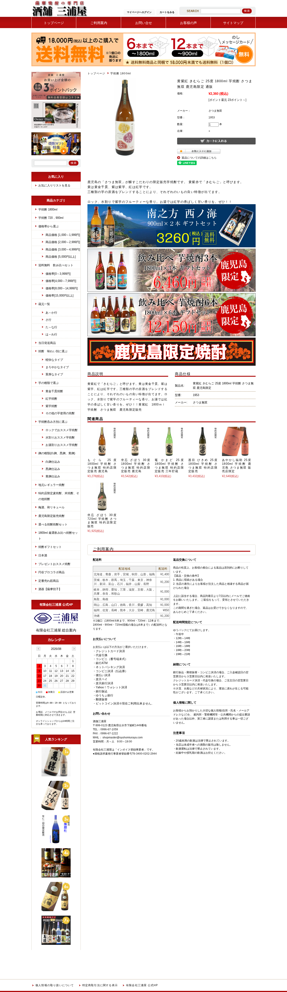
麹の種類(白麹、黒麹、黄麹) (56, 453)
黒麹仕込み (53, 469)
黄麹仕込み (53, 476)
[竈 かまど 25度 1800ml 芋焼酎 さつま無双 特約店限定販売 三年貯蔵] (169, 453)
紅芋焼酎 (51, 398)
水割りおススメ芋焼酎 (60, 437)
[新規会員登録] (56, 98)
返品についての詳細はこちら (199, 157)
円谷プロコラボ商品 (51, 572)
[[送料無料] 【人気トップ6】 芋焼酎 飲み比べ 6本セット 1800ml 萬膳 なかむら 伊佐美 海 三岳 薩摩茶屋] (56, 943)
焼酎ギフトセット (50, 547)
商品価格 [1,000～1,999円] (63, 235)
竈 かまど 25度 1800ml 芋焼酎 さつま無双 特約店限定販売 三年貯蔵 (169, 465)
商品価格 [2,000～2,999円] (63, 242)
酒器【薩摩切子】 (50, 589)
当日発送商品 (47, 343)
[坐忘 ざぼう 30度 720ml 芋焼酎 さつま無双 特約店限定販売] (102, 508)
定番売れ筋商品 (48, 580)
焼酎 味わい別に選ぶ (52, 351)
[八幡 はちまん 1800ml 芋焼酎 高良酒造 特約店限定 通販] (56, 909)
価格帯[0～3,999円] (58, 273)
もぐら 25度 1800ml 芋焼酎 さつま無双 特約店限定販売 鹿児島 (102, 465)
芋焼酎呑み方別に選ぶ (52, 421)
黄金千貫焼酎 (54, 391)
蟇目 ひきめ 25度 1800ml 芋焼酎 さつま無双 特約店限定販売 (202, 465)
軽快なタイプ (54, 359)
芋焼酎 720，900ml (50, 217)
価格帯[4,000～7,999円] (61, 281)
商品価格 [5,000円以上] (61, 256)
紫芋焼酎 (51, 406)
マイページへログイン (139, 12)
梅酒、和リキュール (51, 507)
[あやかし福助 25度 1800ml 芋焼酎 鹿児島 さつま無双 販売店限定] (236, 453)
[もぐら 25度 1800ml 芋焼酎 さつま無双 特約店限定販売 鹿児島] (102, 453)
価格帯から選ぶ (48, 226)
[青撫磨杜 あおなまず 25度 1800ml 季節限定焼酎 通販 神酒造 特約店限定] (56, 842)
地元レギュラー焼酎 (51, 485)
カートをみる (167, 12)
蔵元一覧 (44, 304)
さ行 (48, 319)
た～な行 (51, 327)
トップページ (54, 23)
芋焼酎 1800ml (120, 73)
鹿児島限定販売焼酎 (51, 516)
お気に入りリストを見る (54, 185)
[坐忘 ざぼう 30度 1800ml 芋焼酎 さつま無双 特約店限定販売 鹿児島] (135, 453)
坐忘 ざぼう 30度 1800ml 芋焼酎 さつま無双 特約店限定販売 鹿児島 (135, 465)
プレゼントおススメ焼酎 (54, 564)
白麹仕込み (53, 461)
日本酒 (42, 555)
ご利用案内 (98, 23)
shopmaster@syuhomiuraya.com (122, 737)
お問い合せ (143, 23)
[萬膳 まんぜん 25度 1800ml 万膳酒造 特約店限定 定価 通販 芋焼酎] (56, 774)
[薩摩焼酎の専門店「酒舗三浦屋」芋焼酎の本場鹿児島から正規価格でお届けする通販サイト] (59, 17)
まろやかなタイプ (57, 367)
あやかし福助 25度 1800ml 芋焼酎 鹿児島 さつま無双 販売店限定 (236, 465)
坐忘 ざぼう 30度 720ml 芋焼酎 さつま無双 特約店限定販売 (102, 520)
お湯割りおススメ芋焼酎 (62, 445)
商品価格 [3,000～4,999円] (63, 249)
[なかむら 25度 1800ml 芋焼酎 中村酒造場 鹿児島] (56, 808)
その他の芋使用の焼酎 (60, 413)
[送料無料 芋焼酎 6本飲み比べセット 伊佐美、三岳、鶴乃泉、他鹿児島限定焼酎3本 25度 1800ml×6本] (56, 875)
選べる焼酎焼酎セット (52, 524)
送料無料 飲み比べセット (55, 265)
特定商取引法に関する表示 (100, 985)
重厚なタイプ (54, 374)
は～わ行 (51, 334)
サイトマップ (233, 23)
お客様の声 (188, 23)
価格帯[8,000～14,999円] (62, 288)
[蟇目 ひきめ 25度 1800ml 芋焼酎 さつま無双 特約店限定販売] (202, 453)
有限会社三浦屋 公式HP (142, 985)
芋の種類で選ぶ (48, 383)
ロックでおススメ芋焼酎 (62, 430)
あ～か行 (51, 312)
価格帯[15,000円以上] (60, 295)
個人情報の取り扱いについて (54, 985)
